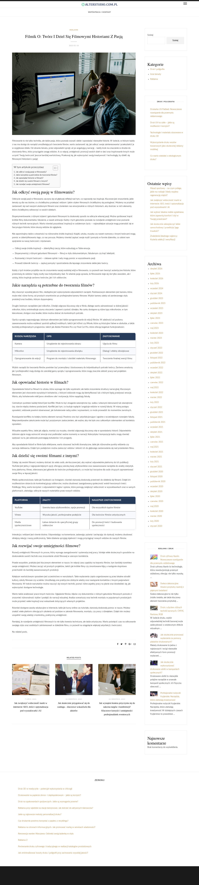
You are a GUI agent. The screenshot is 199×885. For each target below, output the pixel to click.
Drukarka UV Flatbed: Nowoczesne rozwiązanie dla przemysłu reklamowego (166, 112)
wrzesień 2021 (156, 427)
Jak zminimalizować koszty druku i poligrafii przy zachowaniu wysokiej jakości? (53, 853)
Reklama (74, 30)
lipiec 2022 (155, 378)
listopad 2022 (156, 358)
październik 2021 (157, 422)
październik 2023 (157, 303)
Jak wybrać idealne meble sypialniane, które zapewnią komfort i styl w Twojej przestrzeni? (167, 215)
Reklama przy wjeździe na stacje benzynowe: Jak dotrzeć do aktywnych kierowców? (55, 808)
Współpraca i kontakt (99, 12)
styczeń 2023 (156, 348)
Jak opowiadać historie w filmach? (29, 178)
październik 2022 (157, 363)
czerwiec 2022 (156, 383)
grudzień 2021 (156, 412)
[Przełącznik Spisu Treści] (54, 168)
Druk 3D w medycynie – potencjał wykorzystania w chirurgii (45, 789)
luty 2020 (154, 521)
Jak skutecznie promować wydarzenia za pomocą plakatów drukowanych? (166, 638)
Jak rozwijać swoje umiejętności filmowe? (33, 184)
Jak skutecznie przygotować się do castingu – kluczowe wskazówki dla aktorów (73, 707)
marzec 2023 (156, 338)
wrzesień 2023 (156, 308)
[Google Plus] (130, 644)
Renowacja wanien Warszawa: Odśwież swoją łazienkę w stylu (46, 834)
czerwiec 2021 (156, 442)
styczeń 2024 (156, 293)
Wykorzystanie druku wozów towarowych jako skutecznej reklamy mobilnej (166, 146)
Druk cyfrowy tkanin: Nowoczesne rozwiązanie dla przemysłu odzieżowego (166, 559)
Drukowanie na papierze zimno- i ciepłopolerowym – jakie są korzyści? (49, 795)
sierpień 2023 (156, 313)
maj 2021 (154, 447)
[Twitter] (122, 644)
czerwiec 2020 (156, 501)
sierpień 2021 (156, 432)
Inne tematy (155, 74)
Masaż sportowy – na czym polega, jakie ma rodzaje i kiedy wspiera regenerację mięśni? (166, 191)
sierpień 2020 (156, 491)
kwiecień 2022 (156, 392)
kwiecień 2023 (156, 333)
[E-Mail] (135, 644)
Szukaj (150, 35)
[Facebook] (117, 644)
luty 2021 (154, 462)
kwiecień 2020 (156, 511)
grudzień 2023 (156, 298)
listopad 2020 (156, 477)
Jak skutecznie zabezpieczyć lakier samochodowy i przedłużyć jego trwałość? (165, 227)
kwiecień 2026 (156, 279)
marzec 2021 (156, 457)
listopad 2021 (156, 417)
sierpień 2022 (156, 373)
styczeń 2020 (156, 526)
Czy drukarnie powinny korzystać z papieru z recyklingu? (43, 821)
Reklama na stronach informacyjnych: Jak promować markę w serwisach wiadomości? (56, 827)
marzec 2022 (156, 397)
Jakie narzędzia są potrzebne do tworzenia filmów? (36, 175)
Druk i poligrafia (157, 69)
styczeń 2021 (156, 467)
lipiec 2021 (155, 437)
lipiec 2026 (155, 274)
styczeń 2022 (156, 407)
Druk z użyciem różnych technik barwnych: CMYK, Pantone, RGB (167, 611)
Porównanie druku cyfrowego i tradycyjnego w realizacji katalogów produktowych (54, 847)
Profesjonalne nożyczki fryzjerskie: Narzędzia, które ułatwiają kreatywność (165, 696)
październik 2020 (157, 482)
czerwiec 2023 (156, 323)
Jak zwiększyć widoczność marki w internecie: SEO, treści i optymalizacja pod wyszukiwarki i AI (30, 707)
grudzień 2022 (156, 353)
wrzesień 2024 (156, 289)
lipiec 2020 (155, 496)
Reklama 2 (22, 840)
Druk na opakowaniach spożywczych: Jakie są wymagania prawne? (48, 802)
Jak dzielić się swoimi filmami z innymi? (32, 181)
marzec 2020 (156, 516)
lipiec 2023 (155, 318)
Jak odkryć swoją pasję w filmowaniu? (31, 172)
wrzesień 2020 (156, 487)
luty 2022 (154, 402)
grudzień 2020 (156, 472)
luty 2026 (154, 284)
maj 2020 (154, 506)
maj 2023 (154, 328)
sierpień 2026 (156, 269)
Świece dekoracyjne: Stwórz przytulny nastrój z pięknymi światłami (167, 587)
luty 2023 (154, 343)
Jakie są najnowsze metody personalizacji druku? (39, 815)
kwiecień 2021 (156, 452)
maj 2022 (154, 388)
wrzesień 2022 (156, 368)
